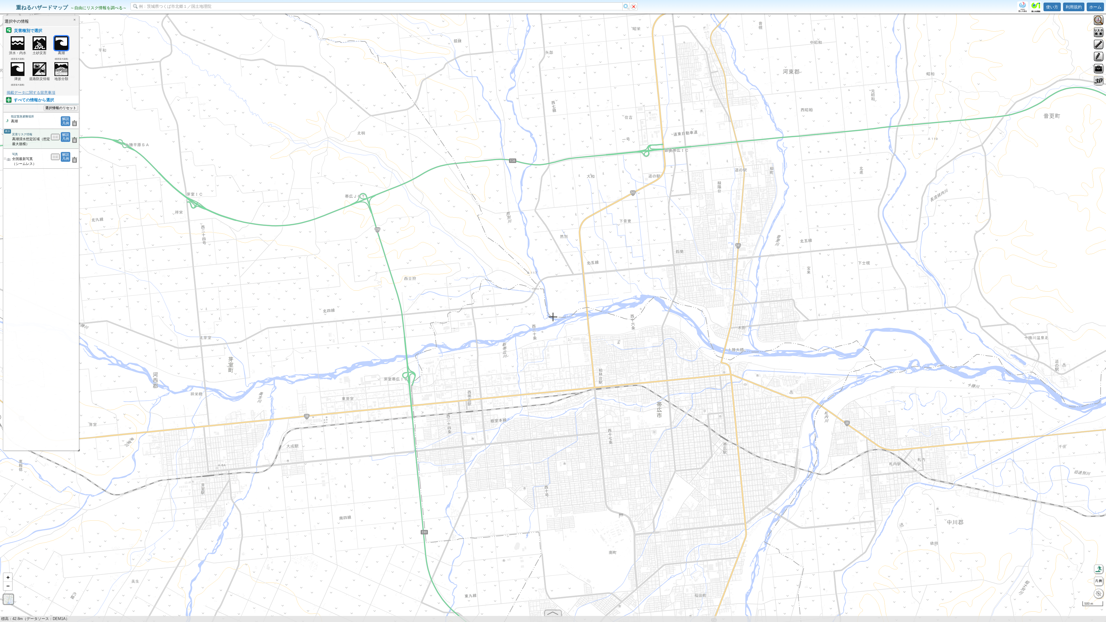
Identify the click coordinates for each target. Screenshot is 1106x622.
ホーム (1095, 7)
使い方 (1052, 7)
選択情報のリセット (60, 108)
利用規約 (1074, 7)
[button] (7, 577)
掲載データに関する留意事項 (31, 92)
